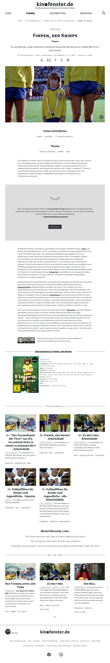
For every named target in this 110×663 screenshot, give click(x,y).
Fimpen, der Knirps (85, 21)
